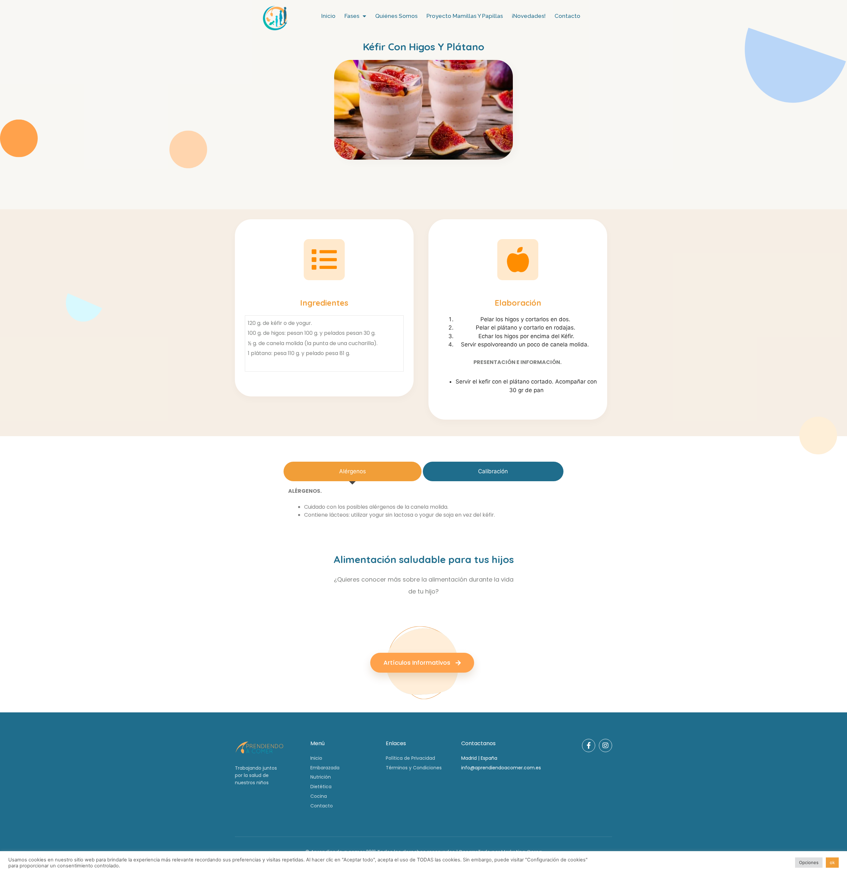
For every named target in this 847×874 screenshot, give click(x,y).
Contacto (567, 16)
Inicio (328, 16)
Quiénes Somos (396, 16)
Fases (351, 16)
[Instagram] (605, 745)
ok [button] (832, 862)
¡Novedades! (529, 16)
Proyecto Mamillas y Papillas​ (464, 16)
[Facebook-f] (588, 745)
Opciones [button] (809, 862)
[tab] (353, 472)
